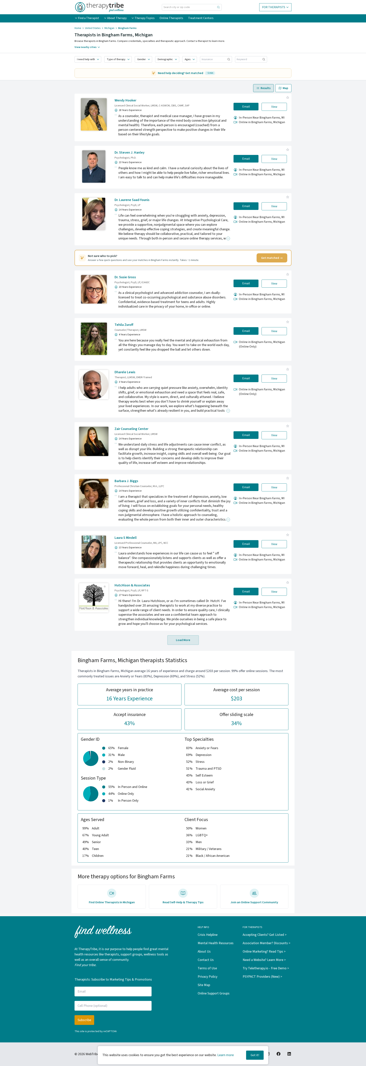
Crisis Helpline (208, 934)
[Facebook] (278, 1054)
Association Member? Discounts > (266, 943)
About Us (204, 951)
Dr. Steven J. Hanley (129, 152)
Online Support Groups (214, 993)
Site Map (204, 985)
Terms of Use (207, 968)
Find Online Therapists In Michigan (112, 902)
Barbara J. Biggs (126, 481)
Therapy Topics (145, 18)
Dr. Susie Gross (125, 277)
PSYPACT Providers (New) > (262, 976)
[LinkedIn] (289, 1054)
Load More (183, 640)
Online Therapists (171, 18)
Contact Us (206, 960)
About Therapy (117, 18)
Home (78, 28)
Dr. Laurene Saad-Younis (132, 200)
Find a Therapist (88, 18)
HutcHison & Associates (132, 585)
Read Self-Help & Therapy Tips (183, 902)
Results (265, 88)
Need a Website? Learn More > (264, 960)
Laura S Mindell (126, 537)
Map (285, 88)
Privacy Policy (207, 976)
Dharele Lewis (125, 372)
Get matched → (272, 258)
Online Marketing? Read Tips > (264, 951)
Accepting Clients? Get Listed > (265, 934)
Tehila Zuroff (124, 324)
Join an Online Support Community (254, 902)
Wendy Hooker (125, 100)
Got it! (255, 1055)
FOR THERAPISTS (273, 7)
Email (246, 106)
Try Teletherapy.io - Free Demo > (266, 968)
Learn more (225, 1055)
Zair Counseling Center (131, 429)
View (274, 107)
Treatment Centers (201, 18)
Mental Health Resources (216, 943)
